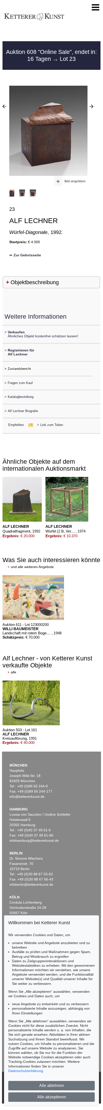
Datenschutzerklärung (25, 1071)
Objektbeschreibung (34, 282)
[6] (91, 106)
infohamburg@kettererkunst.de (34, 840)
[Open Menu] (95, 7)
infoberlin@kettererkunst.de (31, 884)
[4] (4, 106)
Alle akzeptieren (51, 1097)
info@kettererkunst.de (27, 797)
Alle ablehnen (51, 1085)
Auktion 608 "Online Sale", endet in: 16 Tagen (51, 55)
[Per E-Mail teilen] (29, 425)
